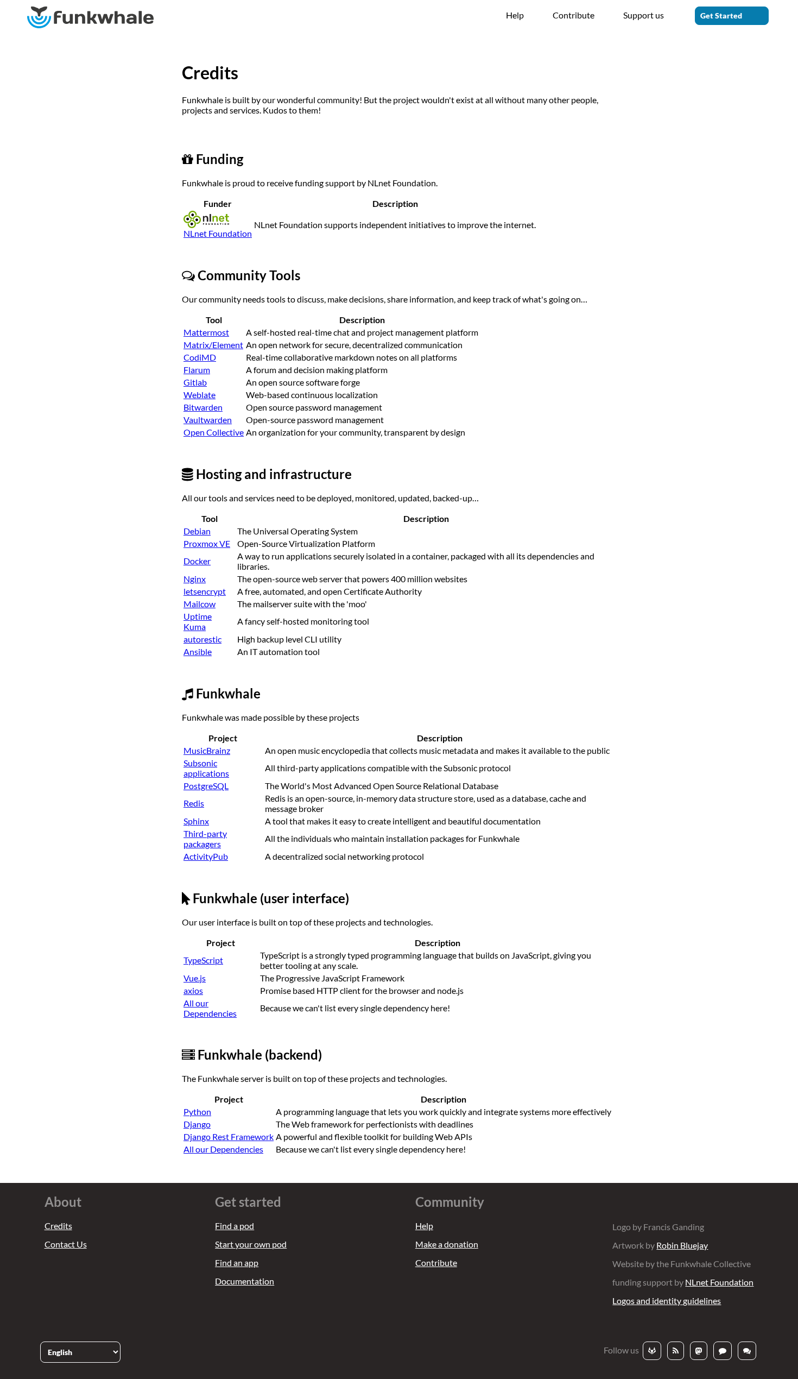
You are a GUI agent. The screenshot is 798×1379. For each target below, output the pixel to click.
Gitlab (195, 382)
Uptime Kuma (197, 621)
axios (193, 990)
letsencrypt (204, 591)
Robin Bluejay (682, 1245)
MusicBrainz (206, 750)
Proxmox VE (206, 543)
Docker (197, 561)
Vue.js (194, 978)
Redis (193, 803)
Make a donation (446, 1244)
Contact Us (66, 1244)
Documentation (244, 1281)
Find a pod (234, 1225)
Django (197, 1124)
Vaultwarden (207, 419)
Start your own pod (251, 1244)
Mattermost (206, 332)
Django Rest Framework (228, 1136)
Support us (643, 15)
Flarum (196, 369)
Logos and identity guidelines (666, 1300)
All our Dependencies (210, 1008)
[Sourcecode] (652, 1351)
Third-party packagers (205, 838)
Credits (58, 1225)
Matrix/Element (213, 344)
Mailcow (199, 604)
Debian (197, 531)
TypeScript (203, 960)
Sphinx (196, 821)
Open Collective (213, 432)
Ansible (197, 651)
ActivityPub (205, 856)
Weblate (199, 394)
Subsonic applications (206, 768)
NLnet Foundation (719, 1282)
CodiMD (199, 357)
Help (515, 15)
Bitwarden (203, 407)
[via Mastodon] (698, 1351)
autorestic (202, 639)
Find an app (236, 1262)
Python (197, 1111)
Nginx (194, 579)
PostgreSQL (206, 785)
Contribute (573, 15)
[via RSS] (675, 1351)
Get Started (721, 15)
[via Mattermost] (722, 1351)
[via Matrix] (747, 1351)
